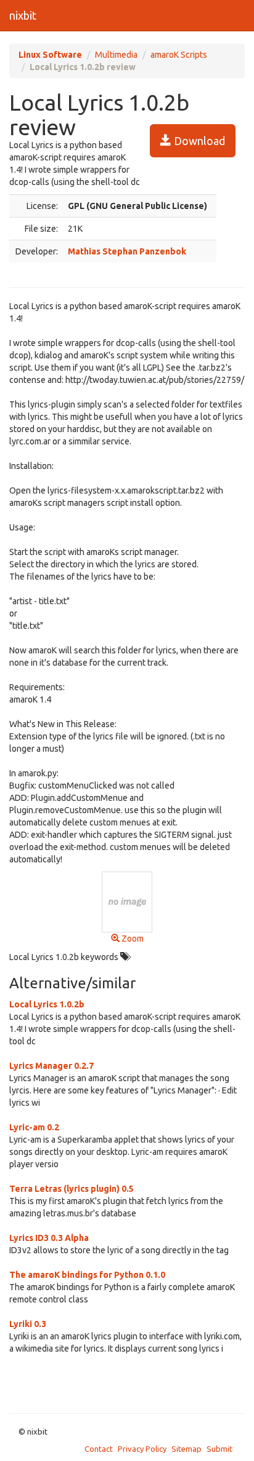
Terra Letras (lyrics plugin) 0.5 (71, 1189)
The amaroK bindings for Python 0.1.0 (87, 1275)
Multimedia (116, 55)
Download (198, 141)
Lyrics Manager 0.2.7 (51, 1066)
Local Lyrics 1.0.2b (46, 1004)
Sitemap (186, 1448)
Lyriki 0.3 (27, 1324)
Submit (219, 1448)
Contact (98, 1448)
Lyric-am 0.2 (34, 1127)
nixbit (22, 15)
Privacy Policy (142, 1448)
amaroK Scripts (178, 55)
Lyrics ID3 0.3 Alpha (49, 1238)
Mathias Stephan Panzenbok (127, 251)
